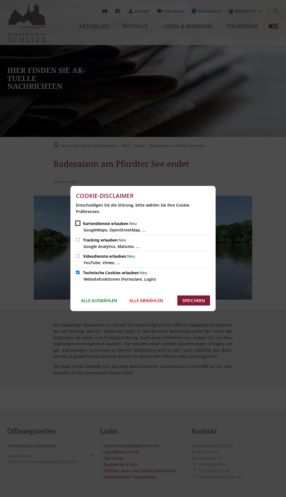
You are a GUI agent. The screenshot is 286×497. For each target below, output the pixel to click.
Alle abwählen (146, 300)
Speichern (193, 300)
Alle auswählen (99, 300)
